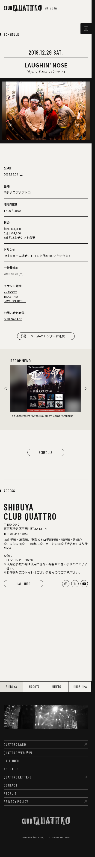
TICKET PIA (11, 296)
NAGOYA (34, 686)
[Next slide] (86, 388)
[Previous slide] (5, 388)
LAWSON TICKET (15, 301)
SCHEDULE (11, 34)
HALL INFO (23, 583)
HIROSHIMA (80, 686)
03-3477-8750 (19, 533)
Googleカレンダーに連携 (48, 336)
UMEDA (57, 686)
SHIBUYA (11, 686)
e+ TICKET (10, 292)
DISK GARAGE (13, 319)
